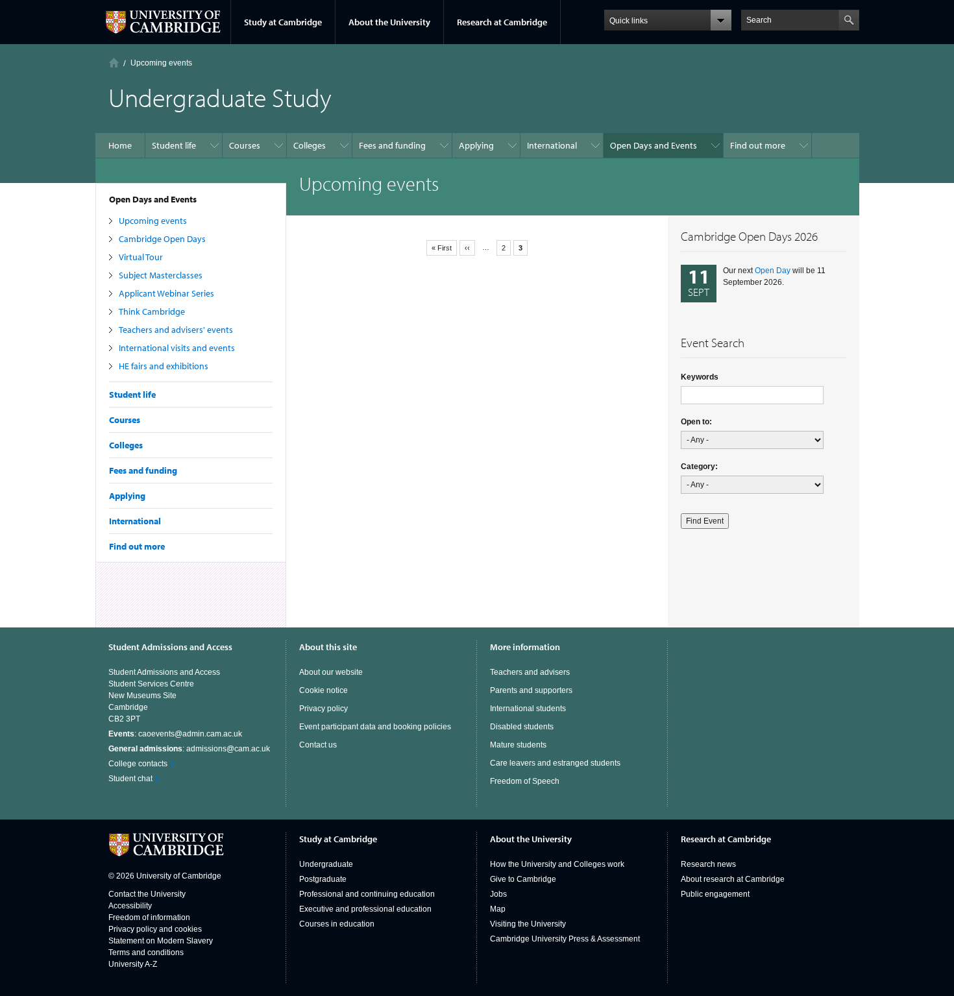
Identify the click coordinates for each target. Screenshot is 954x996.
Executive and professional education (365, 909)
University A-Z (132, 964)
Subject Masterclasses (160, 275)
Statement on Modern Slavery (160, 940)
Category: (699, 466)
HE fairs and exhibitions (163, 366)
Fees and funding (143, 470)
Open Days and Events (153, 199)
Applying (127, 496)
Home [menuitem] (120, 145)
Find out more (137, 546)
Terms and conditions (146, 952)
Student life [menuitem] (174, 145)
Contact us (318, 744)
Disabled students (522, 726)
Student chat (130, 778)
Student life (132, 394)
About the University (389, 22)
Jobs (498, 894)
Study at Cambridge (283, 22)
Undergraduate (326, 864)
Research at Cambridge (502, 22)
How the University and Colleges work (557, 864)
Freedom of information (149, 917)
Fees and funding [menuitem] (392, 145)
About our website (331, 672)
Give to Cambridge (523, 879)
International (135, 521)
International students (528, 708)
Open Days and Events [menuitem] (653, 145)
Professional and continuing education (367, 894)
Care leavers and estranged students (555, 763)
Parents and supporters (531, 690)
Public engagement (715, 894)
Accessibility (130, 905)
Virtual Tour (141, 257)
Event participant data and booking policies (375, 726)
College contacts (137, 763)
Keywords (699, 377)
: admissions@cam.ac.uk (189, 748)
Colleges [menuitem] (309, 145)
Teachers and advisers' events (176, 329)
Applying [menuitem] (476, 145)
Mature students (518, 744)
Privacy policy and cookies (155, 929)
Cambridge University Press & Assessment (565, 938)
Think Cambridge (152, 311)
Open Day (772, 270)
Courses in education (336, 924)
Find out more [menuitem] (757, 145)
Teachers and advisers (530, 672)
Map (498, 909)
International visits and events (177, 348)
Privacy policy (323, 708)
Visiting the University (528, 924)
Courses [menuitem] (244, 145)
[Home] (113, 62)
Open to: (696, 421)
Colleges (126, 445)
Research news (708, 864)
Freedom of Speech (524, 781)
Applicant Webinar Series (166, 293)
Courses (124, 420)
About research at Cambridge (733, 879)
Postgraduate (323, 879)
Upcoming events (153, 220)
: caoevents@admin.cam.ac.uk (175, 733)
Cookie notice (323, 690)
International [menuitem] (552, 145)
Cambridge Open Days (162, 239)
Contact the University (147, 894)
